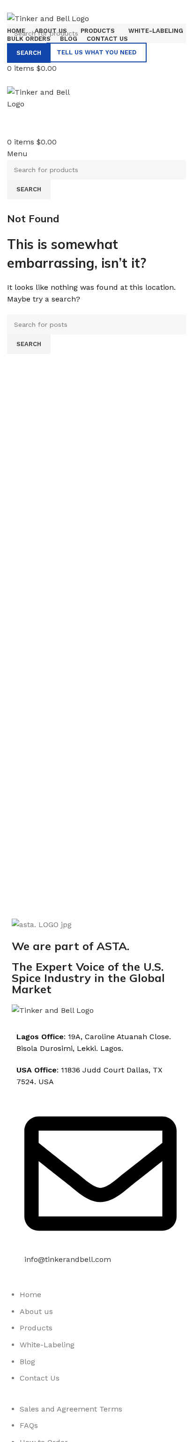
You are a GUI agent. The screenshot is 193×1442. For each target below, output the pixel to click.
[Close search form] (11, 11)
